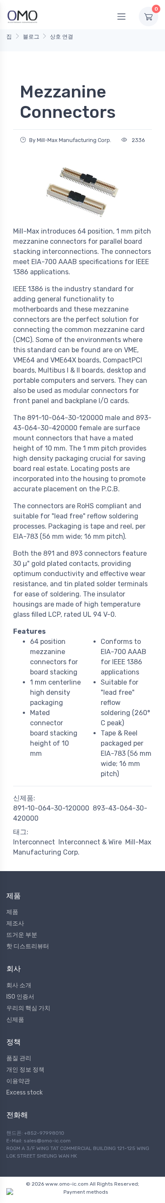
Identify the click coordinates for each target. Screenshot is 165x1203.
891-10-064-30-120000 (51, 808)
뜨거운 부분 (21, 934)
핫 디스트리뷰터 (27, 946)
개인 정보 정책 (25, 1069)
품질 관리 (18, 1058)
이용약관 (18, 1081)
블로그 (31, 36)
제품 (12, 912)
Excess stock (24, 1092)
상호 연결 (61, 36)
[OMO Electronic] (22, 16)
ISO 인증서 (20, 996)
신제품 (15, 1019)
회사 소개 (18, 985)
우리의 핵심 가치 (28, 1008)
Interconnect (34, 842)
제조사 (15, 923)
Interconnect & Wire (90, 842)
